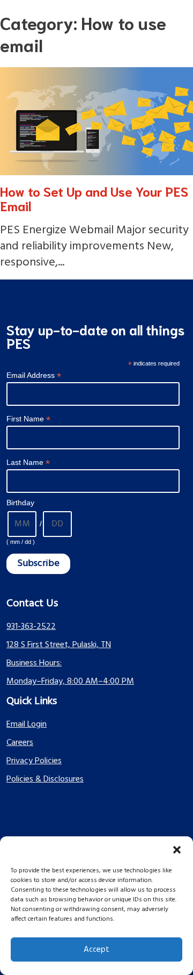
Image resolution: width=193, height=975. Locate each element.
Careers (19, 743)
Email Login (26, 725)
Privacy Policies (34, 761)
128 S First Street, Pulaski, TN (58, 645)
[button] (177, 849)
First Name (28, 419)
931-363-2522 (31, 627)
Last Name (28, 462)
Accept (96, 949)
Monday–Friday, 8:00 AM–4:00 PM (70, 682)
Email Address (33, 375)
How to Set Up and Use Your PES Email (94, 198)
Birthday (20, 502)
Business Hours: (34, 663)
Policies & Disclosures (45, 779)
